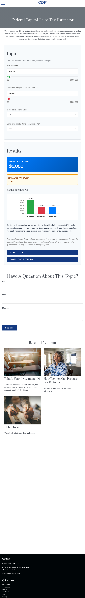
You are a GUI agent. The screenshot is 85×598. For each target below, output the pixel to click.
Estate (4, 589)
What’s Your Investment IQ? (22, 379)
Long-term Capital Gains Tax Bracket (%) (23, 124)
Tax (3, 594)
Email (4, 295)
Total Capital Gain (19, 161)
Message (6, 308)
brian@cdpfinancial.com (11, 573)
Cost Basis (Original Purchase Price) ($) (23, 88)
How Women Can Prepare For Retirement (61, 380)
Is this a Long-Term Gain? (17, 110)
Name (4, 281)
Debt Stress (11, 427)
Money (4, 597)
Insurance (5, 592)
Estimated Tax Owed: (18, 178)
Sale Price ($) (12, 65)
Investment (6, 587)
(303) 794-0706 (13, 563)
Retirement (6, 584)
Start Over (17, 252)
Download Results (21, 259)
